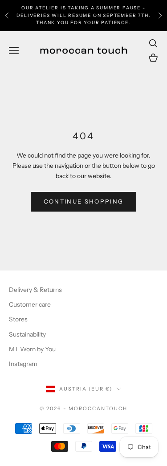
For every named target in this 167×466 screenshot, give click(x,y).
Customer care (30, 304)
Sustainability (27, 334)
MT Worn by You (32, 349)
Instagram (23, 364)
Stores (18, 319)
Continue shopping (84, 201)
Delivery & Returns (35, 290)
